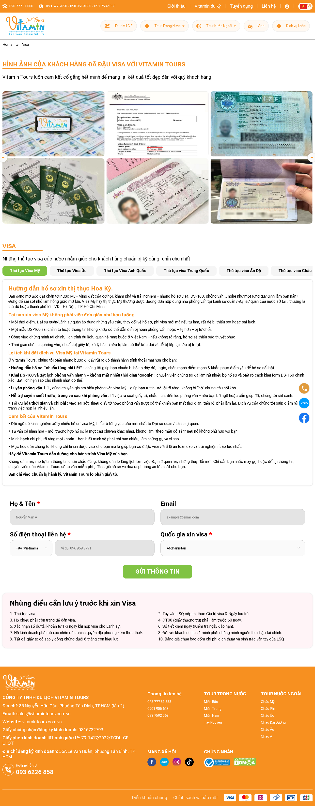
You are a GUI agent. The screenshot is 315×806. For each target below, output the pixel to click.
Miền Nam (211, 715)
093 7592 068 (158, 715)
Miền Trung (212, 709)
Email (168, 503)
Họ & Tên (25, 503)
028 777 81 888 (159, 702)
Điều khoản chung (149, 797)
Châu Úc (267, 715)
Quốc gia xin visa (186, 534)
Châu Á (266, 736)
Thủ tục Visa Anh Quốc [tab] (125, 270)
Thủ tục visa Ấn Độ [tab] (243, 270)
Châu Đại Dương (273, 722)
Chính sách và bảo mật (195, 797)
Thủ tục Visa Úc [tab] (72, 270)
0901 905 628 (158, 709)
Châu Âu (267, 729)
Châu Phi (268, 709)
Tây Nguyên (213, 722)
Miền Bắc (211, 702)
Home (7, 44)
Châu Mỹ (267, 702)
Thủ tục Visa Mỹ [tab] (25, 270)
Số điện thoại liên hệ (40, 534)
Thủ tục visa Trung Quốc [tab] (186, 270)
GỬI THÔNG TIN (157, 571)
